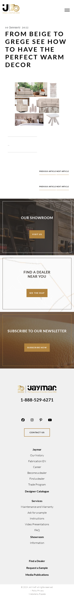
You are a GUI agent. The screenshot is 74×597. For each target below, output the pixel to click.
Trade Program (37, 484)
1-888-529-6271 (37, 399)
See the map (37, 293)
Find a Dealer (37, 561)
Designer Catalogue (37, 491)
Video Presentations (37, 524)
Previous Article (47, 171)
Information (37, 543)
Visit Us (37, 234)
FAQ (37, 530)
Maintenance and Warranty (37, 506)
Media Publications (37, 574)
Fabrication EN (37, 461)
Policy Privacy (38, 590)
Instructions (37, 518)
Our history (37, 455)
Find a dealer (37, 478)
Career (37, 467)
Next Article (62, 171)
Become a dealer (37, 473)
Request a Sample (37, 567)
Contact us (37, 432)
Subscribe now (37, 347)
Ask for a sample (37, 512)
